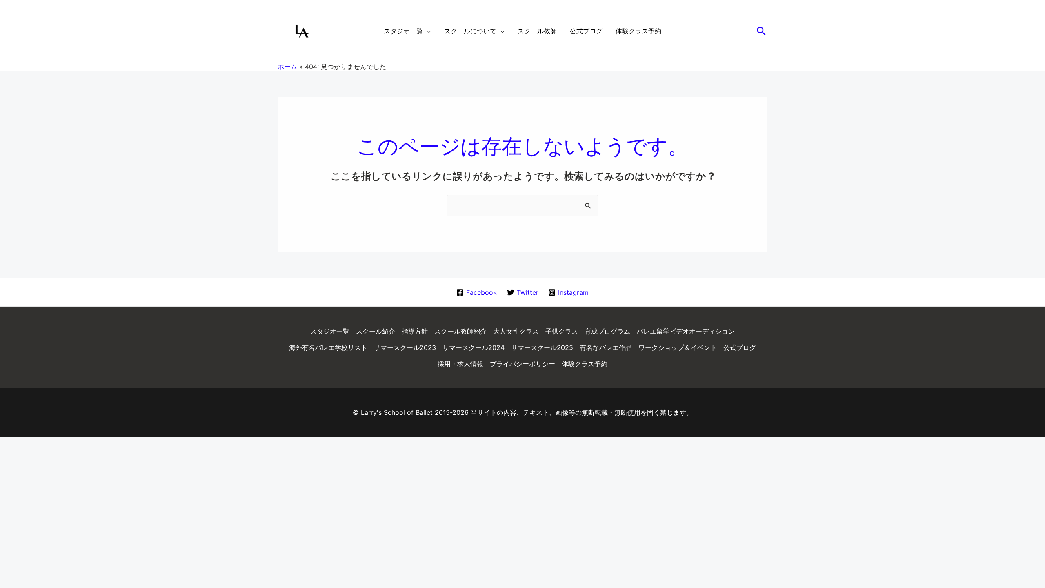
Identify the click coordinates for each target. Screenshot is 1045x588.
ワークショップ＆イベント (677, 347)
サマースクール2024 (473, 347)
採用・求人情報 (460, 364)
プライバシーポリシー (522, 364)
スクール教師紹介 (460, 331)
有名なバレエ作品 (606, 347)
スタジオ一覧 (329, 331)
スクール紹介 (375, 331)
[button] (761, 31)
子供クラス (561, 331)
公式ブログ (739, 347)
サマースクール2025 (542, 347)
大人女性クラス (516, 331)
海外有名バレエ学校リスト (328, 347)
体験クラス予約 (584, 364)
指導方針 (415, 331)
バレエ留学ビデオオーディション (686, 331)
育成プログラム (607, 331)
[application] (427, 31)
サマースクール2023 (405, 347)
